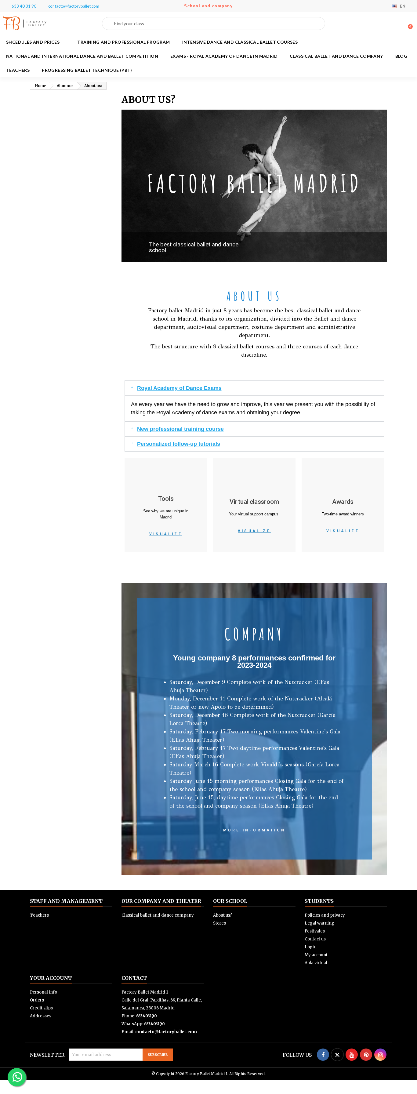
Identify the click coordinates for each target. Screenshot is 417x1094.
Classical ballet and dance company (336, 56)
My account (316, 955)
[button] (407, 23)
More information (254, 830)
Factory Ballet (37, 23)
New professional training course (180, 429)
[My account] (398, 24)
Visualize (165, 534)
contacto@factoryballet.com (166, 1031)
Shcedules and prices (33, 42)
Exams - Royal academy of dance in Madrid (223, 56)
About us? (222, 915)
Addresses (40, 1016)
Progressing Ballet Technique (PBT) (87, 70)
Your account (51, 978)
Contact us (315, 939)
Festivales (315, 931)
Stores (219, 923)
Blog (401, 56)
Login (311, 947)
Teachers (18, 70)
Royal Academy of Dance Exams (179, 388)
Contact (134, 978)
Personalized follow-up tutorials (178, 444)
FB (11, 23)
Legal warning (319, 923)
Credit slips (41, 1008)
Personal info (43, 992)
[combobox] (213, 23)
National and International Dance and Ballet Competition (82, 56)
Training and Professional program (123, 42)
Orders (37, 1000)
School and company (208, 6)
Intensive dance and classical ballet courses (240, 42)
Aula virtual (316, 962)
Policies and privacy (325, 915)
